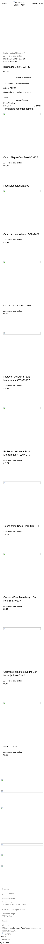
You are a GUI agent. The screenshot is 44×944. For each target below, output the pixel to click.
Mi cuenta (5, 925)
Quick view (6, 181)
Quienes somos (8, 894)
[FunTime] (22, 798)
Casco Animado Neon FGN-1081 (21, 234)
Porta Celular (10, 746)
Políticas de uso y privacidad (13, 910)
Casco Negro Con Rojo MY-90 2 (20, 157)
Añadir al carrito (23, 78)
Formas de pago (8, 914)
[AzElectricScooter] (11, 859)
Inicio (5, 53)
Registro (5, 921)
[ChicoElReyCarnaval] (22, 825)
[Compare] (6, 153)
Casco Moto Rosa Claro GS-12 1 (21, 526)
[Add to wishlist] (6, 170)
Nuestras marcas (8, 898)
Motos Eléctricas (16, 53)
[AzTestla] (11, 784)
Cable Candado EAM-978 (17, 305)
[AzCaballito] (22, 876)
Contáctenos (7, 902)
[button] (6, 175)
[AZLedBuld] (22, 848)
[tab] (22, 100)
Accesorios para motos (12, 56)
